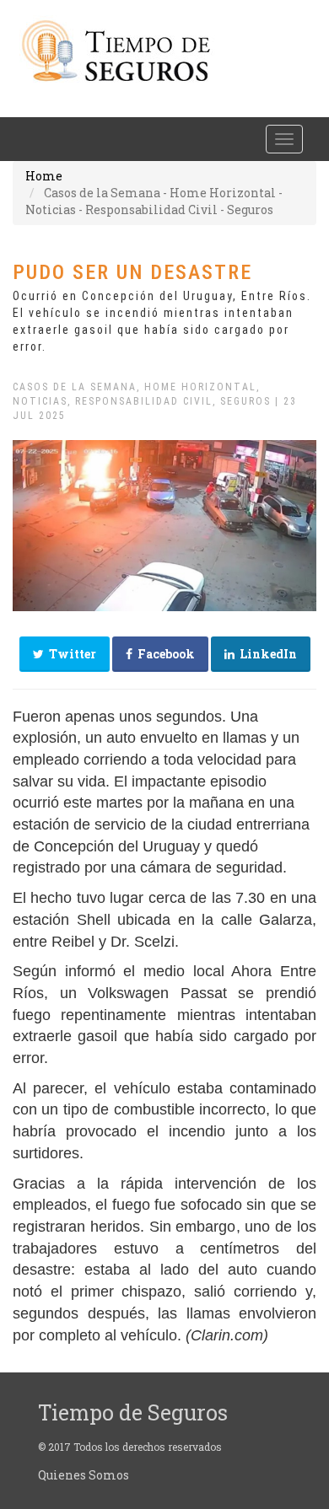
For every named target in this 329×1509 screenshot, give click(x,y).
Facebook (163, 654)
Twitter (70, 654)
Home (43, 176)
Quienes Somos (83, 1475)
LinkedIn (266, 654)
